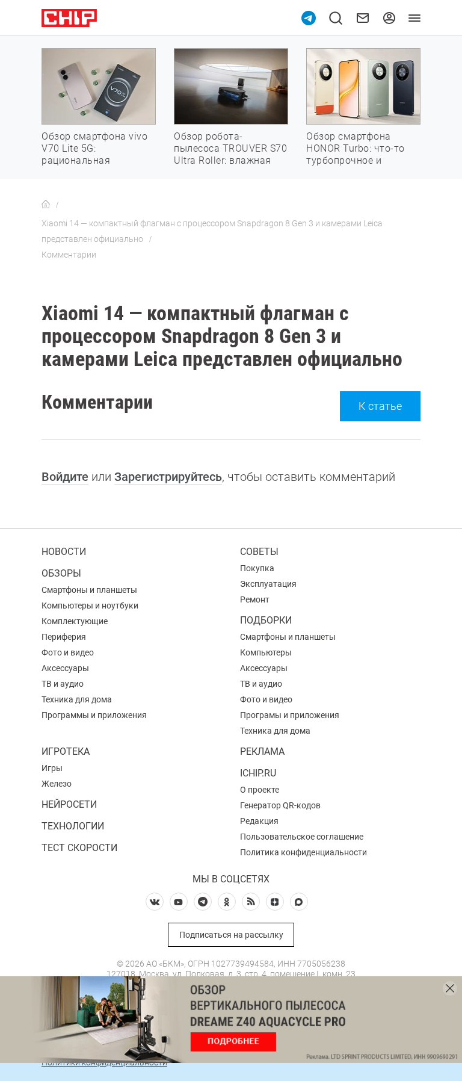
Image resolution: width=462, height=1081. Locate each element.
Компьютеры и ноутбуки (90, 605)
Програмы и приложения (289, 715)
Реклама (262, 751)
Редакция (259, 821)
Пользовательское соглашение (301, 836)
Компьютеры (266, 652)
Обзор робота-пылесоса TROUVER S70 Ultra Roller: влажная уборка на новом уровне (230, 160)
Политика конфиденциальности (303, 852)
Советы (259, 551)
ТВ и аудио (63, 684)
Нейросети (69, 804)
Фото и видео (68, 652)
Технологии (73, 826)
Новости (64, 551)
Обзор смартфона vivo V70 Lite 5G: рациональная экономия (94, 154)
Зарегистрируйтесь (168, 476)
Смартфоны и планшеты (89, 590)
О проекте (259, 789)
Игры (52, 768)
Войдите (65, 476)
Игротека (66, 751)
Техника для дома (77, 699)
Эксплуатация (268, 584)
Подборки (266, 620)
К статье (380, 406)
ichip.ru (258, 773)
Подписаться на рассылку (231, 935)
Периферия (64, 637)
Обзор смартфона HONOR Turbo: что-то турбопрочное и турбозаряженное (355, 154)
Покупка (257, 568)
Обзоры (61, 573)
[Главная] (46, 204)
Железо (57, 783)
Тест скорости (79, 847)
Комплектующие (75, 621)
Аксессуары (65, 668)
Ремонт (255, 599)
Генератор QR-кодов (280, 805)
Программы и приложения (94, 715)
